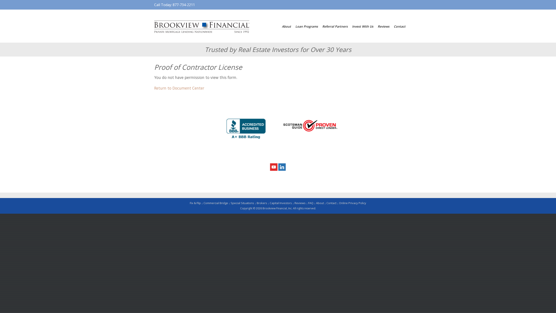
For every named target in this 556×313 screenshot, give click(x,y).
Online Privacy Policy (352, 203)
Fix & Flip (195, 203)
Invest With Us (362, 26)
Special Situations (242, 203)
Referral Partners (335, 26)
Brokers (262, 203)
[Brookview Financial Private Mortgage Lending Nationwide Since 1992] (201, 26)
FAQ (310, 203)
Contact (399, 26)
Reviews (383, 26)
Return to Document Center (179, 88)
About (286, 26)
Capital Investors (281, 203)
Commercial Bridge (216, 203)
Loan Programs (306, 26)
